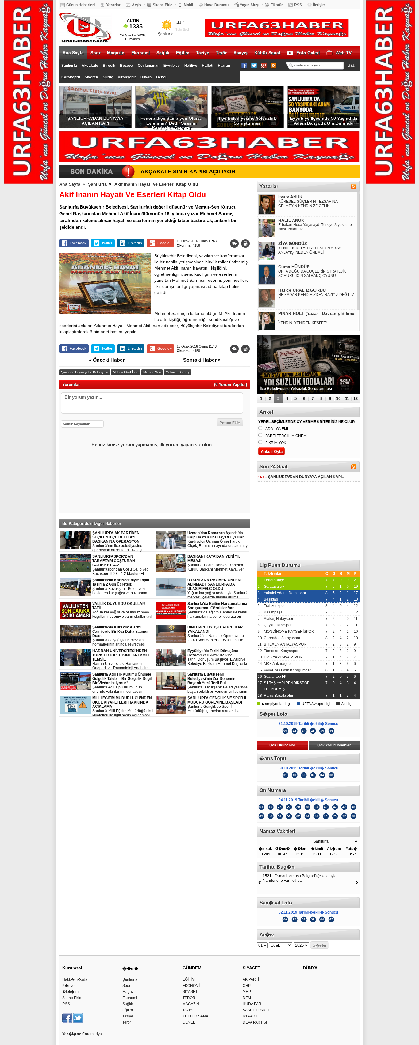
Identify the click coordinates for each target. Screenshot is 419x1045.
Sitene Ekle (162, 5)
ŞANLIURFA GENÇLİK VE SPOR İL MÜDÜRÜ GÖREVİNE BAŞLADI (217, 704)
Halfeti (207, 65)
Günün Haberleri (80, 5)
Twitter (107, 243)
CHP (247, 985)
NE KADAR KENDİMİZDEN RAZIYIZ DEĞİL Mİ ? (316, 296)
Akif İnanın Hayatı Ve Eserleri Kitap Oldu (156, 184)
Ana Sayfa (73, 52)
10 (338, 398)
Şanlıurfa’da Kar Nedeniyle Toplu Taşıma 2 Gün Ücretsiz (123, 586)
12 (355, 398)
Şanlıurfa (69, 65)
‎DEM (247, 998)
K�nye (68, 985)
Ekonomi (140, 52)
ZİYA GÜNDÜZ (292, 243)
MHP (247, 992)
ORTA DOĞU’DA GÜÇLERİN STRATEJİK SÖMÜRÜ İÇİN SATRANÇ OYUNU (312, 273)
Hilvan (146, 77)
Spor (95, 52)
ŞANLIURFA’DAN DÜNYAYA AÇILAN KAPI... (301, 477)
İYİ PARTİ (250, 1016)
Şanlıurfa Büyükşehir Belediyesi (84, 372)
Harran (224, 65)
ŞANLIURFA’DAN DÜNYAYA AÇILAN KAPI (95, 121)
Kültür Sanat (267, 52)
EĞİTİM (189, 979)
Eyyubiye (171, 65)
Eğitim (182, 52)
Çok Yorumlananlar (334, 745)
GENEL (189, 1022)
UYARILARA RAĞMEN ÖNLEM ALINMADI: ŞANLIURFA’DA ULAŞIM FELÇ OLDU (217, 589)
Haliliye (190, 65)
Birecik (109, 65)
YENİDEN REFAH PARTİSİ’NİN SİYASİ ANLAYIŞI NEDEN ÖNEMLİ (310, 250)
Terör (221, 52)
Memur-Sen (152, 372)
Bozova (126, 65)
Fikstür (277, 5)
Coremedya (92, 1034)
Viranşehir (127, 77)
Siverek (91, 77)
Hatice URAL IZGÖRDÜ (302, 290)
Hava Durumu (216, 5)
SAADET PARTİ (256, 1010)
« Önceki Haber (107, 360)
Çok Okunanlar (282, 745)
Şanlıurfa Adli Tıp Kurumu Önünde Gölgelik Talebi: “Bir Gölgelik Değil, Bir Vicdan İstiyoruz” (122, 683)
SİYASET (190, 992)
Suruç (108, 77)
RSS (298, 5)
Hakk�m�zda (74, 979)
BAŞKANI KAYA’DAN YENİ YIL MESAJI (216, 563)
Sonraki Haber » (202, 360)
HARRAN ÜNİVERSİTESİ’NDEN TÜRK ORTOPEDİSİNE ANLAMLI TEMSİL (123, 659)
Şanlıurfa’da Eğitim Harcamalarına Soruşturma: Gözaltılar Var (218, 610)
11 (347, 398)
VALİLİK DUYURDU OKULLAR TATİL (122, 610)
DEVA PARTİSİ (255, 1022)
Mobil (188, 5)
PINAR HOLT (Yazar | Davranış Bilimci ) (317, 316)
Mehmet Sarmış (177, 372)
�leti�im (70, 992)
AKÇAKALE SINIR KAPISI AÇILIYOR (187, 171)
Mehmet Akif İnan (125, 372)
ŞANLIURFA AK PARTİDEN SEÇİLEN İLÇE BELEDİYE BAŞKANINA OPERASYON (122, 542)
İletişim (319, 5)
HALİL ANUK (291, 220)
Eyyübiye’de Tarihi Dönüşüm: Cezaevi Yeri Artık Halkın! (217, 657)
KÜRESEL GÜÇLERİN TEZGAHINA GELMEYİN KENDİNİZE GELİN (307, 203)
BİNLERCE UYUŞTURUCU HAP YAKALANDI (216, 634)
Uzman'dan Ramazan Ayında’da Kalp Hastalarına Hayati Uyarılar (217, 539)
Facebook (78, 243)
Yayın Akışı (249, 5)
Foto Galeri (308, 52)
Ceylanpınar (148, 65)
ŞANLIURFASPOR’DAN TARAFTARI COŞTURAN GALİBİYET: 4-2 (120, 565)
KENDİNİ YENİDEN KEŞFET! (302, 323)
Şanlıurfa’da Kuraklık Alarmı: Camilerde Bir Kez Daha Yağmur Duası (122, 636)
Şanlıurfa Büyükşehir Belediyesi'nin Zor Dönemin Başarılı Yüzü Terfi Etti (217, 683)
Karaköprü (70, 77)
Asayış (240, 52)
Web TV (344, 52)
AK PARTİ (251, 979)
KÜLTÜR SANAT (196, 1016)
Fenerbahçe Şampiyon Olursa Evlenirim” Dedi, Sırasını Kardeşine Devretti (171, 122)
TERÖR (189, 998)
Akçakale (90, 65)
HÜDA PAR (252, 1004)
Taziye (202, 52)
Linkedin (135, 243)
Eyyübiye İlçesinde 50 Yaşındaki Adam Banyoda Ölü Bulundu (323, 121)
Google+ (164, 243)
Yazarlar (113, 5)
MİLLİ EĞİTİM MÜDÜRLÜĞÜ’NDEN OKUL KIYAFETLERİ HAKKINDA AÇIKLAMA (122, 707)
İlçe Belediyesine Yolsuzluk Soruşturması (247, 121)
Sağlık (162, 52)
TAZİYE (189, 1010)
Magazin (116, 52)
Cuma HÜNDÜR (294, 266)
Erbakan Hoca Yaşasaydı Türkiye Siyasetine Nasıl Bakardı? (315, 227)
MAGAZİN (191, 1004)
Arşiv (136, 5)
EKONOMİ (191, 985)
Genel (161, 77)
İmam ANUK (290, 196)
